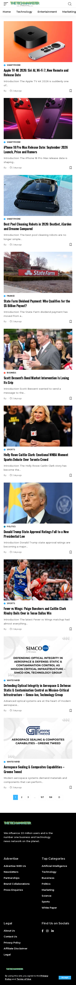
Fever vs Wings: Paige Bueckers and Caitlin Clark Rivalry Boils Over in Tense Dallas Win (35, 610)
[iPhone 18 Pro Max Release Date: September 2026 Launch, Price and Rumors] (38, 118)
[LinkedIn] (52, 931)
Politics (11, 527)
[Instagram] (47, 931)
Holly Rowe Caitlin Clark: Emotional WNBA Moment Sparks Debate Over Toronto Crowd (36, 457)
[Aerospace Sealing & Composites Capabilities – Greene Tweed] (38, 738)
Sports (11, 450)
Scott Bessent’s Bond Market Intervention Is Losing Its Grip (36, 380)
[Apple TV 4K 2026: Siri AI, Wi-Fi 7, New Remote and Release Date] (38, 41)
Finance (11, 296)
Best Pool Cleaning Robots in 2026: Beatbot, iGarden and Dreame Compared (37, 226)
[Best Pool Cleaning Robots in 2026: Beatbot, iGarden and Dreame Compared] (38, 195)
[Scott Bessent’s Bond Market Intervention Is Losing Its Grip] (38, 349)
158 (50, 797)
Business (11, 373)
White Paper (13, 680)
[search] (69, 4)
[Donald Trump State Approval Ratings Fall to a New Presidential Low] (38, 503)
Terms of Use (24, 979)
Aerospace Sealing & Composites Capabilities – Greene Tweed (34, 769)
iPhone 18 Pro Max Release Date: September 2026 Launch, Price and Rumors (36, 149)
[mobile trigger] (7, 4)
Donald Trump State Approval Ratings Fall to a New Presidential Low (36, 534)
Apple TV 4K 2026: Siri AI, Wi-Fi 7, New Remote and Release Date (36, 72)
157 (42, 797)
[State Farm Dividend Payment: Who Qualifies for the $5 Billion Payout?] (38, 272)
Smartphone (13, 65)
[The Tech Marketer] (25, 4)
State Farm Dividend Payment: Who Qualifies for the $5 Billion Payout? (37, 303)
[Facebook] (42, 931)
